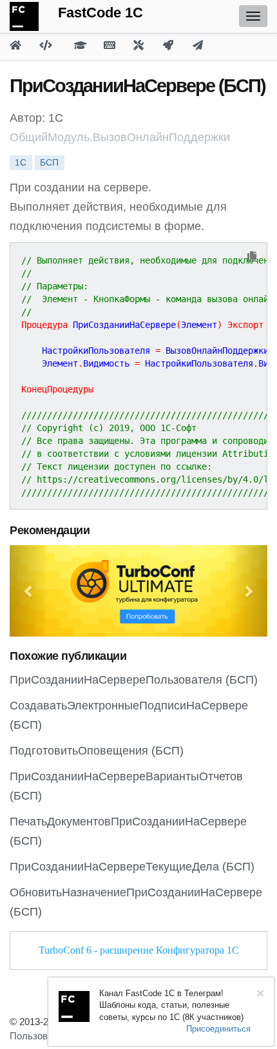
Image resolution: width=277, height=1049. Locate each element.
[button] (29, 591)
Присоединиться (218, 1029)
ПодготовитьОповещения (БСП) (97, 750)
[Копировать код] (251, 257)
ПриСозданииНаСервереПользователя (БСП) (134, 679)
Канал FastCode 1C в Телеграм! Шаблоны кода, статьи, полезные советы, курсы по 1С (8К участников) (171, 1005)
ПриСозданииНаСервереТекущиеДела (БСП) (132, 866)
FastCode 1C (100, 13)
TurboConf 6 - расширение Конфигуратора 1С (139, 950)
